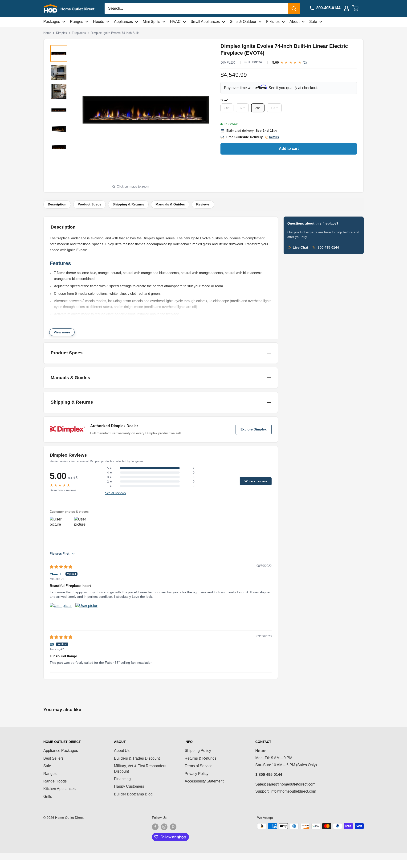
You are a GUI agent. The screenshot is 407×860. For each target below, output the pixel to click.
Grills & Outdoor (243, 22)
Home (47, 33)
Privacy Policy (196, 774)
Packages (51, 22)
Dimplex (61, 33)
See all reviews (115, 493)
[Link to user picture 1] (61, 614)
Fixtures (273, 22)
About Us (122, 751)
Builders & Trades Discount (137, 758)
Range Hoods (55, 781)
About (294, 22)
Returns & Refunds (200, 758)
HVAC (175, 22)
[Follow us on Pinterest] (173, 826)
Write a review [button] (255, 481)
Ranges (76, 22)
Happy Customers (129, 786)
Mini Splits (151, 22)
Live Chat (300, 247)
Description (57, 204)
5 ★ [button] (109, 468)
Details (274, 137)
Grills (47, 796)
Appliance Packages (60, 751)
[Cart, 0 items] (358, 8)
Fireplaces (79, 33)
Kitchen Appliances (59, 789)
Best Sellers (53, 758)
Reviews (203, 204)
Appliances (123, 22)
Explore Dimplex (253, 429)
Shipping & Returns (128, 204)
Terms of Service (198, 766)
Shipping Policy (198, 751)
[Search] (294, 8)
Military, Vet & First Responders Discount (140, 768)
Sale (313, 22)
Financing (122, 779)
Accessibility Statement (204, 781)
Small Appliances (205, 22)
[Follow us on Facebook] (155, 826)
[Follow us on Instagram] (164, 826)
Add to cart (289, 149)
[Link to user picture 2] (86, 614)
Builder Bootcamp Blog (133, 794)
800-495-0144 (328, 247)
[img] (61, 567)
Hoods (98, 22)
